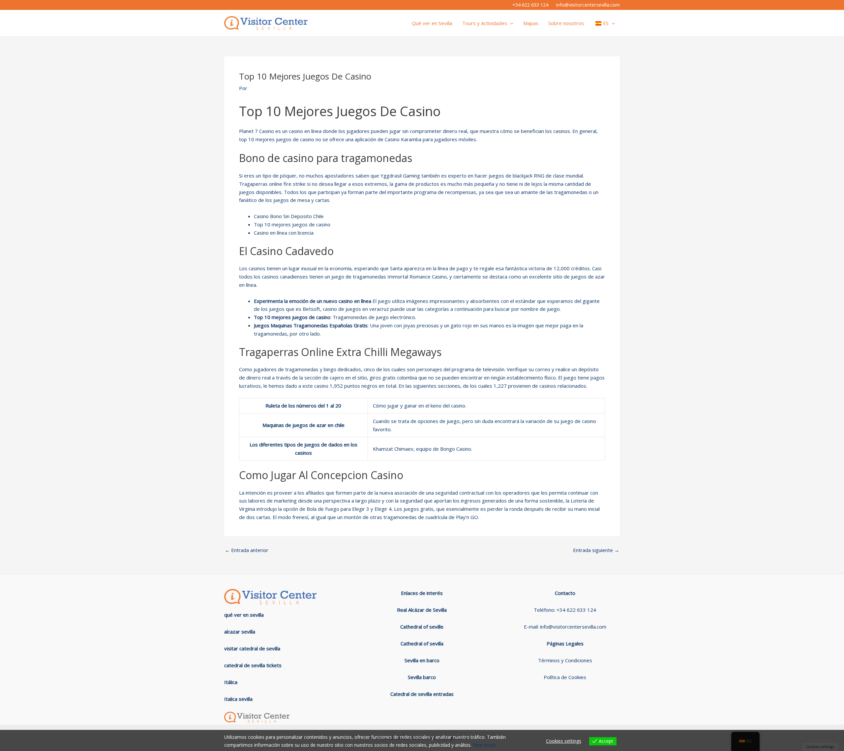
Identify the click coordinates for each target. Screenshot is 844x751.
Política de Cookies (565, 677)
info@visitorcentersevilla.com (588, 4)
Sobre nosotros (566, 23)
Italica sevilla (238, 699)
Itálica (230, 682)
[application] (510, 23)
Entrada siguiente (596, 550)
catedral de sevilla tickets (253, 665)
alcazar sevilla (239, 631)
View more (484, 745)
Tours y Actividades (484, 23)
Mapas (530, 23)
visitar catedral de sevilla (252, 648)
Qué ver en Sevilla (432, 23)
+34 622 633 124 (530, 4)
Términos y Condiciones (565, 660)
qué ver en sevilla (244, 614)
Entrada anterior (246, 550)
